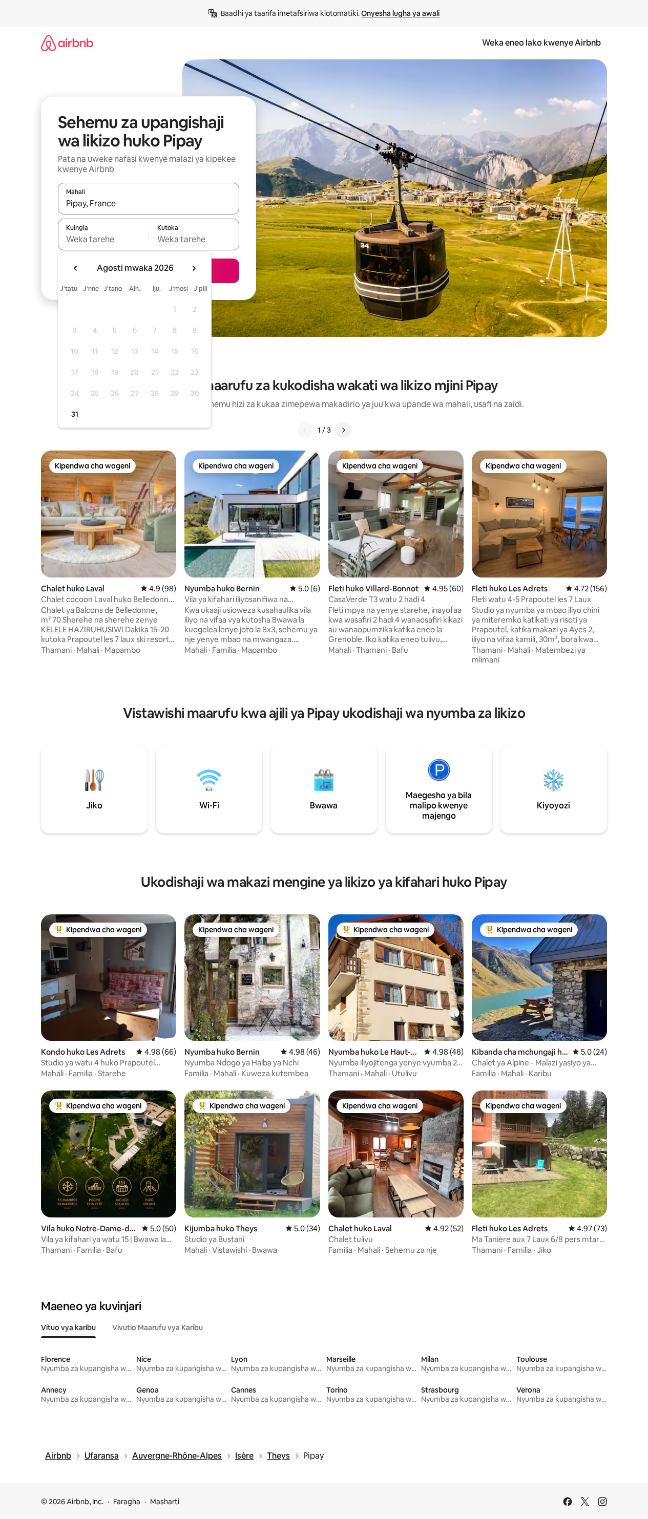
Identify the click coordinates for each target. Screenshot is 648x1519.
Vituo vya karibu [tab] (68, 1327)
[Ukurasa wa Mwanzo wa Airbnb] (67, 43)
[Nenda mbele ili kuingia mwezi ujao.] (194, 268)
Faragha (126, 1501)
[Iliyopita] (305, 430)
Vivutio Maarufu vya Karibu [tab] (157, 1327)
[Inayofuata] (343, 430)
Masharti (164, 1501)
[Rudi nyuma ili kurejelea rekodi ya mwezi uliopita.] (76, 268)
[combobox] (148, 203)
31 (74, 414)
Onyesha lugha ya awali (400, 13)
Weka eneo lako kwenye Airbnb (541, 42)
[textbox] (103, 239)
